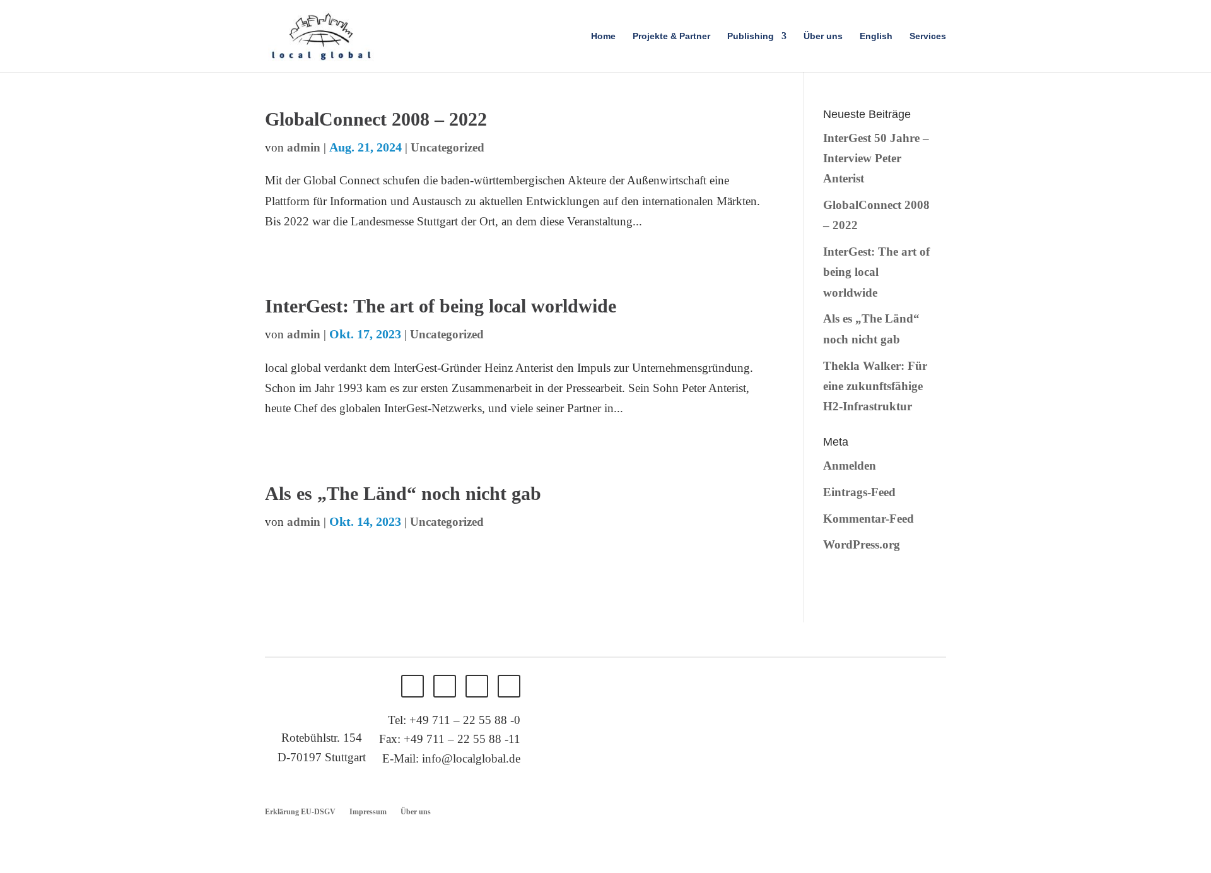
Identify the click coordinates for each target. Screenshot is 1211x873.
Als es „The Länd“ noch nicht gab (403, 493)
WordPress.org (861, 544)
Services (928, 36)
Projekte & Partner (671, 36)
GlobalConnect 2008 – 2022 (376, 119)
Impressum (368, 811)
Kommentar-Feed (868, 518)
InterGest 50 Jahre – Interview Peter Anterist (876, 158)
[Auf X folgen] (444, 686)
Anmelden (849, 465)
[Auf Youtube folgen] (509, 686)
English (876, 36)
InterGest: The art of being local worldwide (440, 305)
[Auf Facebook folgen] (412, 686)
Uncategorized (447, 147)
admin (303, 147)
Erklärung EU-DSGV (300, 811)
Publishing (750, 36)
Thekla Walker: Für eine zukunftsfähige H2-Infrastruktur (875, 386)
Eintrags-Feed (859, 492)
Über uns (823, 36)
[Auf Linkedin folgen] (476, 686)
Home (603, 36)
